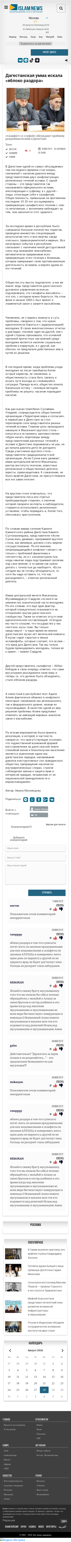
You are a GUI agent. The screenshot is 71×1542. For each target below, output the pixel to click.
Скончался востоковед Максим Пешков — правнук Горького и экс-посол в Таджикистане (47, 1286)
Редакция (9, 1520)
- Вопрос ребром (43, 1451)
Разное (39, 1476)
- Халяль (6, 1499)
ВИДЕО (41, 1527)
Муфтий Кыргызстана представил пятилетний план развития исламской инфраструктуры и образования (45, 1306)
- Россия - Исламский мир (47, 1455)
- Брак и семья (42, 1490)
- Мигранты (8, 1494)
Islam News (41, 809)
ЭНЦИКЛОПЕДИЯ (11, 1527)
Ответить (60, 905)
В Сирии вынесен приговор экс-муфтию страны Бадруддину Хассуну (47, 1253)
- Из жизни (7, 1490)
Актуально (41, 1445)
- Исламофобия (42, 1494)
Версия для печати (56, 824)
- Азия (5, 1451)
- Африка (7, 1464)
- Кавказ (39, 1425)
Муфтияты (51, 1527)
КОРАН (23, 1527)
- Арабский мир (10, 1455)
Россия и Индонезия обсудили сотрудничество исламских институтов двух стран (46, 1326)
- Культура (40, 1481)
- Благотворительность (13, 1481)
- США (6, 1468)
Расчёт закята (49, 52)
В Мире (6, 1445)
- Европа (6, 1459)
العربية (62, 1527)
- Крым (39, 1429)
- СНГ (38, 1438)
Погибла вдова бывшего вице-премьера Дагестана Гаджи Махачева (46, 1270)
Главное (6, 1419)
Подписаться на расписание (35, 43)
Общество (7, 1476)
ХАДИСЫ (32, 1527)
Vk (36, 815)
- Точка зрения (9, 1429)
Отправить (47, 892)
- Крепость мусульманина (14, 1425)
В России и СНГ (42, 1419)
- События (40, 1485)
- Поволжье (41, 1434)
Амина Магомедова (28, 790)
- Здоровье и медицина (13, 1485)
